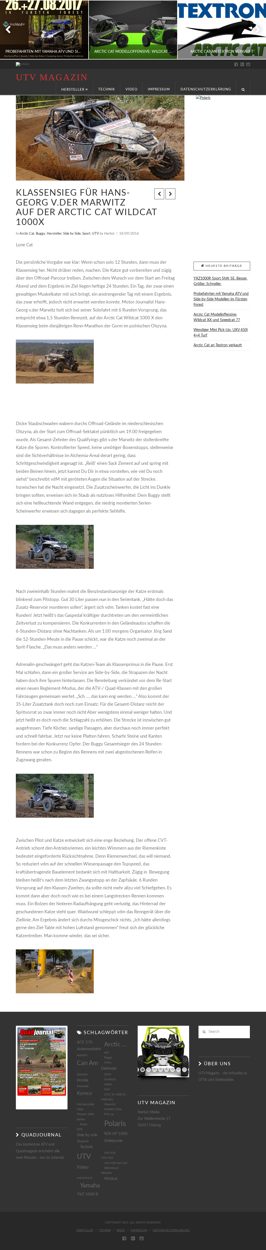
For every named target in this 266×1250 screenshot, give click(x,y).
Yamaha (90, 1185)
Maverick (110, 1104)
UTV (95, 233)
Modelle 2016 (113, 1109)
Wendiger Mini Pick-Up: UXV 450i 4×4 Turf (221, 332)
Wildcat (110, 1179)
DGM (107, 1074)
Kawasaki (83, 1086)
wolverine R (84, 1177)
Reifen (81, 1119)
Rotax (83, 1124)
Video (83, 1167)
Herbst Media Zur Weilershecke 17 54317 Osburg (154, 1118)
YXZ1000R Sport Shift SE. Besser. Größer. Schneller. (220, 281)
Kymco (84, 1093)
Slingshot (83, 1141)
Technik (86, 1147)
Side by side (87, 1135)
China (107, 1062)
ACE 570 (84, 1042)
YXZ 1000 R (87, 1194)
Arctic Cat (26, 233)
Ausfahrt (82, 1055)
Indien (108, 1084)
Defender (109, 1068)
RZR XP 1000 (116, 1134)
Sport (86, 233)
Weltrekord (111, 1168)
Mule (80, 1109)
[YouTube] (248, 64)
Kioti (107, 1089)
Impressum (139, 1230)
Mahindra (107, 1099)
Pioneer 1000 (85, 1114)
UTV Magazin (52, 77)
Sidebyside (113, 1141)
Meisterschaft (85, 1104)
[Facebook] (236, 64)
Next (255, 29)
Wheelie (106, 1173)
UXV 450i (107, 1157)
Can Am (87, 1063)
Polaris (115, 1124)
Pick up (109, 1114)
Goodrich (110, 1079)
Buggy (40, 233)
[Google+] (242, 64)
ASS (106, 1052)
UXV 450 (109, 1153)
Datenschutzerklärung (171, 1230)
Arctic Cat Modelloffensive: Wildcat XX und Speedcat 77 (217, 317)
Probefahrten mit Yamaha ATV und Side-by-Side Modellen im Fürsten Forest (221, 299)
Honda (82, 1080)
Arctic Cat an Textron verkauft (218, 345)
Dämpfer (82, 1074)
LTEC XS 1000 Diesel (116, 1094)
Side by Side (72, 233)
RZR (79, 1129)
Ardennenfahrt (89, 1049)
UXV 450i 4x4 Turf (115, 1163)
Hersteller (54, 233)
